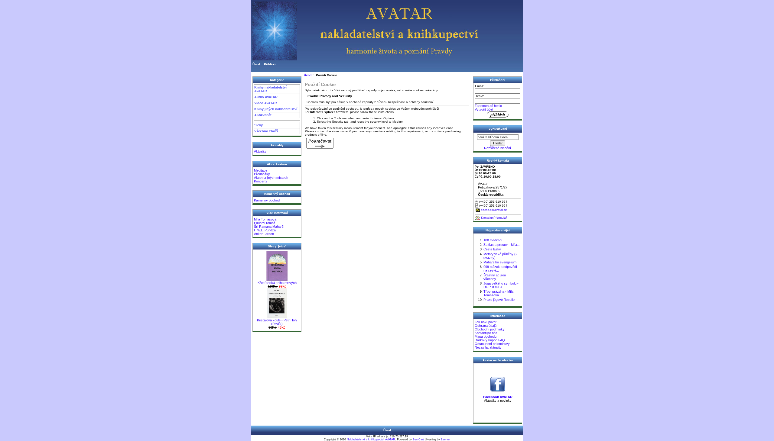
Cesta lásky (492, 249)
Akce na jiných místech (271, 177)
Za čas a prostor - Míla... (501, 244)
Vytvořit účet (484, 109)
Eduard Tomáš (264, 223)
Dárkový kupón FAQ (490, 340)
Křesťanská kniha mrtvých (277, 283)
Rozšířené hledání (497, 148)
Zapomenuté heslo (488, 106)
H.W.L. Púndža (265, 230)
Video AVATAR (265, 103)
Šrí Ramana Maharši (269, 226)
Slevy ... (260, 125)
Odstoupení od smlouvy (492, 344)
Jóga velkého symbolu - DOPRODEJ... (501, 285)
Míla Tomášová (265, 219)
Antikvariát (263, 115)
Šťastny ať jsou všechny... (494, 277)
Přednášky (262, 174)
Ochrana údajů (485, 325)
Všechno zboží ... (267, 131)
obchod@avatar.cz (494, 209)
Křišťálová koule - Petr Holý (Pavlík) (277, 322)
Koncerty (260, 181)
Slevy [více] (277, 246)
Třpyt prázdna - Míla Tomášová (498, 293)
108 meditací (492, 240)
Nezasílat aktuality (488, 347)
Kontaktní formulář (494, 217)
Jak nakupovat (485, 322)
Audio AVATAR (266, 97)
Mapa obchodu (485, 336)
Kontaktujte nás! (486, 333)
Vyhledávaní (498, 128)
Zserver (445, 439)
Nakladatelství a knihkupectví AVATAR (371, 439)
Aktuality (260, 151)
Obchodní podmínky (490, 329)
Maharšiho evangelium (499, 262)
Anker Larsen (264, 234)
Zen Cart (418, 439)
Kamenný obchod (267, 200)
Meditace (260, 170)
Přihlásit (270, 64)
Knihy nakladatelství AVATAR (270, 89)
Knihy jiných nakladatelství (275, 109)
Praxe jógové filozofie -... (501, 299)
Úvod (256, 64)
